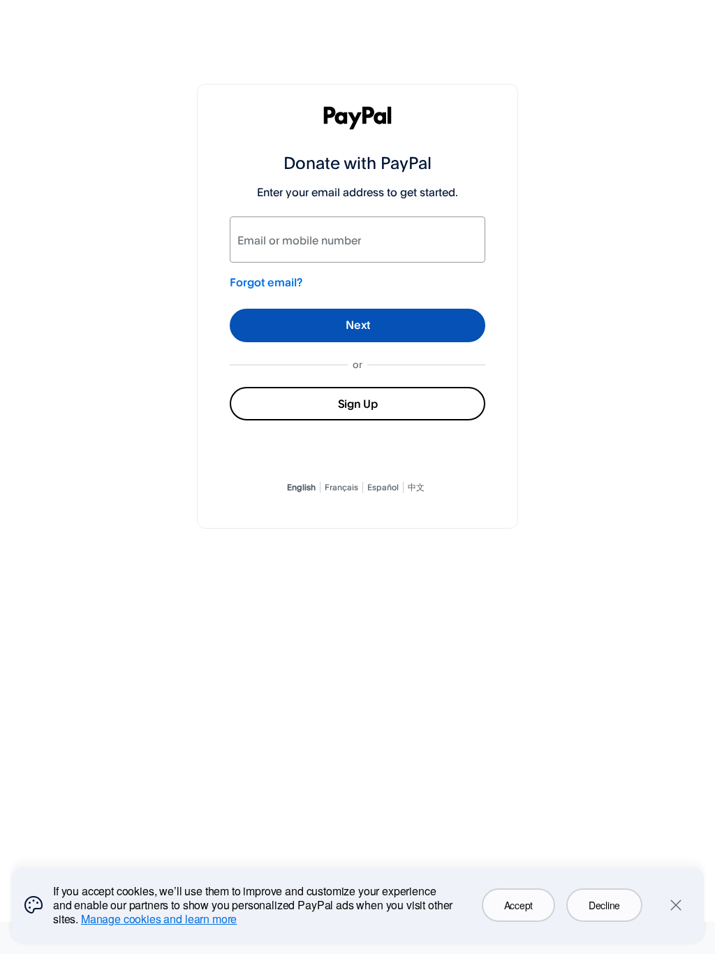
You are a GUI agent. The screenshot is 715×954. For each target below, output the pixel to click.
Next (358, 325)
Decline (604, 905)
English (301, 487)
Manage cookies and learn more (159, 919)
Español (383, 487)
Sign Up (358, 404)
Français (341, 487)
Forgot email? (266, 282)
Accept (518, 905)
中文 (416, 487)
